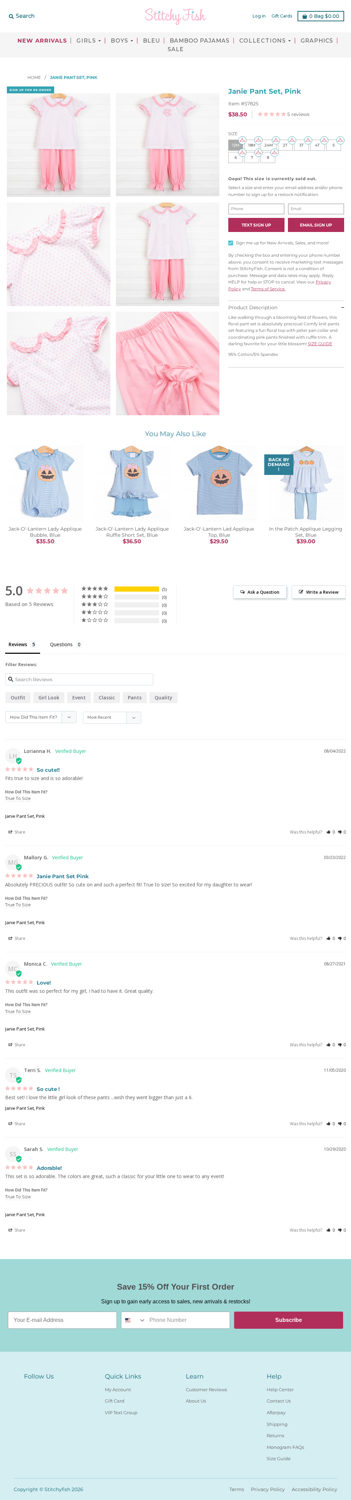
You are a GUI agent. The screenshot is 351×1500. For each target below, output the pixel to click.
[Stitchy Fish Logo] (175, 16)
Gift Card (114, 1401)
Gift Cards (281, 16)
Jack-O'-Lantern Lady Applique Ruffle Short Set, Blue (132, 532)
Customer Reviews (206, 1389)
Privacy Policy (268, 1489)
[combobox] (133, 1320)
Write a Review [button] (322, 592)
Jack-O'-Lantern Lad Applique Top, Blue (219, 532)
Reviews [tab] (18, 644)
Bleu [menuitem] (151, 41)
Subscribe (288, 1320)
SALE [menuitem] (176, 49)
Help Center (280, 1389)
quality (163, 697)
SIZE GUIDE (320, 343)
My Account (118, 1389)
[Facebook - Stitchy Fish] (28, 1388)
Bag (324, 16)
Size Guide (279, 1458)
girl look (48, 697)
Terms (236, 1489)
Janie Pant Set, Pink (25, 816)
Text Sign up (256, 225)
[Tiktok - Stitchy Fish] (53, 1388)
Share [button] (19, 832)
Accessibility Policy (314, 1489)
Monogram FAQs (285, 1447)
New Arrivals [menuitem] (42, 41)
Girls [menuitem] (86, 41)
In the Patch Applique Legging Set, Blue (305, 532)
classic (107, 697)
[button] (331, 832)
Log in (259, 16)
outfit (18, 697)
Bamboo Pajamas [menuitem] (200, 41)
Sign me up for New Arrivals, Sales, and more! (282, 242)
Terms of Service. (268, 288)
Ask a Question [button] (263, 592)
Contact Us (279, 1401)
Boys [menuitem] (120, 41)
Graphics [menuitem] (317, 41)
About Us (196, 1401)
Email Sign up (316, 225)
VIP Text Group (121, 1412)
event (79, 697)
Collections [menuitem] (262, 41)
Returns (275, 1435)
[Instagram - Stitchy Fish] (40, 1388)
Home (34, 77)
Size (233, 133)
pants (135, 697)
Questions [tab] (61, 644)
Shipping (277, 1424)
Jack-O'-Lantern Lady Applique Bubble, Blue (45, 532)
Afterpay (276, 1412)
